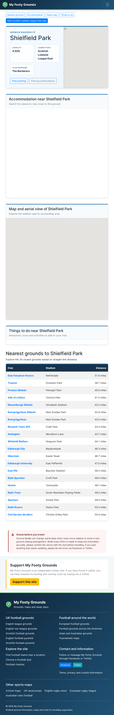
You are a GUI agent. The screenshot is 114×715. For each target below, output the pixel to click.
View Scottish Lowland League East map (26, 20)
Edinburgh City (16, 448)
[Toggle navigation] (107, 5)
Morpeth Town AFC (19, 426)
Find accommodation (43, 80)
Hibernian (13, 456)
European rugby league (83, 690)
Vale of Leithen (16, 397)
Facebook (65, 665)
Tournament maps (69, 638)
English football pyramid (19, 638)
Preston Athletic (17, 390)
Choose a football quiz (18, 659)
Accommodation (35, 15)
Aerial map (52, 15)
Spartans (13, 499)
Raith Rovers (15, 507)
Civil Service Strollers (20, 514)
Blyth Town (14, 492)
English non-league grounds (21, 628)
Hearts (12, 485)
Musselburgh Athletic (20, 404)
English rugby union (56, 690)
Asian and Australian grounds (75, 633)
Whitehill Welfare (18, 441)
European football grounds (74, 623)
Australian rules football (19, 695)
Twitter (77, 665)
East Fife (13, 470)
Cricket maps (13, 690)
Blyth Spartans (16, 477)
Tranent (12, 382)
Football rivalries (15, 664)
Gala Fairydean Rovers (21, 375)
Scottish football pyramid (20, 642)
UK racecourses (33, 690)
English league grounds (19, 623)
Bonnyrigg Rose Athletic (22, 412)
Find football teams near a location (25, 654)
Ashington (14, 434)
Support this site (25, 582)
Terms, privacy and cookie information (81, 672)
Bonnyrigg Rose (17, 419)
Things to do (67, 15)
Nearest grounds (15, 15)
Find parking (19, 80)
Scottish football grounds (20, 633)
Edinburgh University (20, 463)
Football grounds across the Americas (80, 628)
